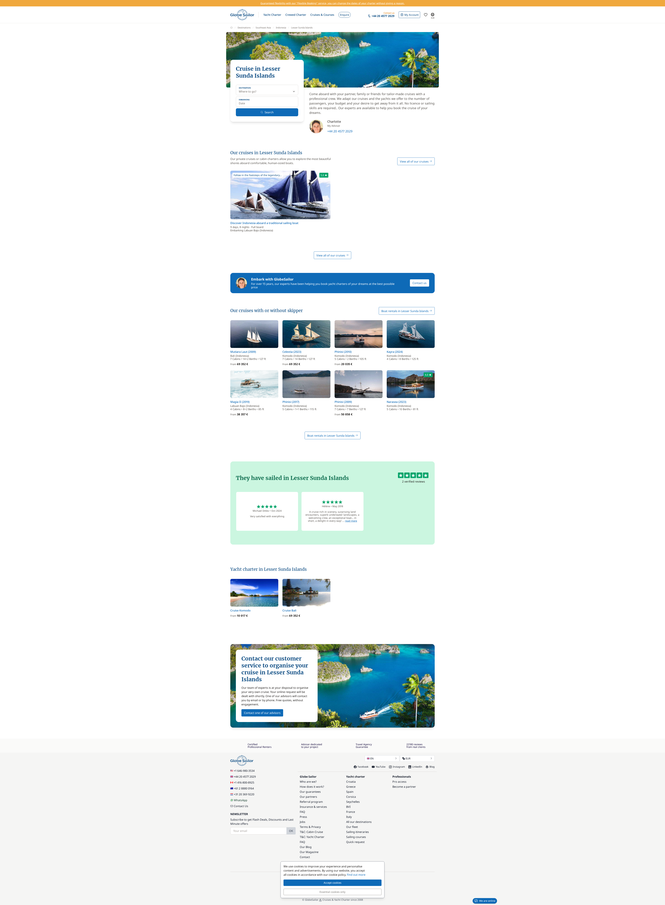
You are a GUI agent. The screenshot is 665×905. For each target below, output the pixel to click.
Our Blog (306, 847)
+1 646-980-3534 (244, 771)
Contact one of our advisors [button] (262, 713)
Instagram (399, 766)
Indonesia (281, 27)
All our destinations (359, 822)
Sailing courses (356, 837)
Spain (349, 792)
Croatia (351, 782)
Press (303, 817)
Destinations (244, 27)
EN (372, 758)
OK (291, 831)
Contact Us (241, 806)
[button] (272, 14)
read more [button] (351, 520)
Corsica (351, 797)
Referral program (311, 802)
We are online (487, 900)
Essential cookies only (332, 892)
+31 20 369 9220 (244, 794)
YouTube (380, 766)
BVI (348, 807)
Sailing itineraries (357, 832)
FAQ (302, 812)
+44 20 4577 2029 (339, 131)
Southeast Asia (263, 27)
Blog (432, 766)
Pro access (399, 782)
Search (269, 112)
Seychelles (353, 802)
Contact (305, 857)
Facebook (363, 766)
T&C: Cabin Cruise (311, 832)
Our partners (308, 797)
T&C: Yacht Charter (312, 837)
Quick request (355, 842)
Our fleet (352, 827)
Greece (351, 787)
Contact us (420, 283)
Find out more (356, 875)
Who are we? (308, 782)
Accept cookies (332, 882)
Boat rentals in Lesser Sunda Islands (405, 311)
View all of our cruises (414, 161)
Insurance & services (313, 807)
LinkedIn (417, 766)
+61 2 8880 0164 (244, 788)
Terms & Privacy (310, 827)
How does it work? (312, 787)
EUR (408, 758)
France (350, 812)
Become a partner (404, 787)
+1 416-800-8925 (244, 782)
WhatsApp (240, 800)
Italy (349, 817)
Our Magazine (309, 852)
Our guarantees (310, 792)
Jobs (302, 822)
